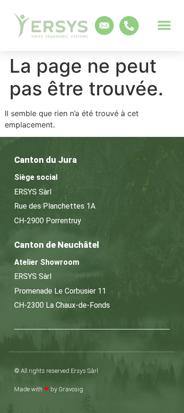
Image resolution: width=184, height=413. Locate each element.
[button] (164, 25)
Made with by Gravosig (48, 389)
